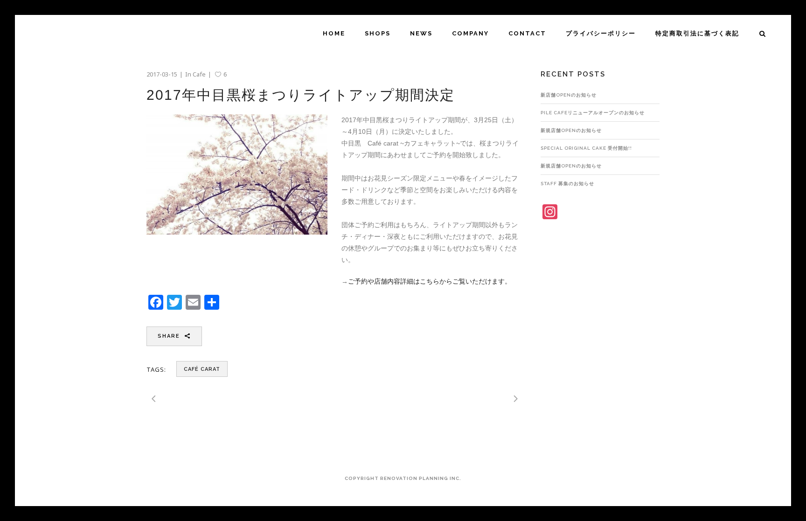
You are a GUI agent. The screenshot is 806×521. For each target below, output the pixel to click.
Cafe (199, 74)
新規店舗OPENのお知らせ (571, 130)
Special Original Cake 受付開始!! (586, 148)
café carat (202, 369)
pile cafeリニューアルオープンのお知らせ (593, 112)
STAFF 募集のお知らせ (567, 183)
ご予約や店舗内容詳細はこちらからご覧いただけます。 (429, 281)
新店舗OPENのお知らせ (569, 94)
